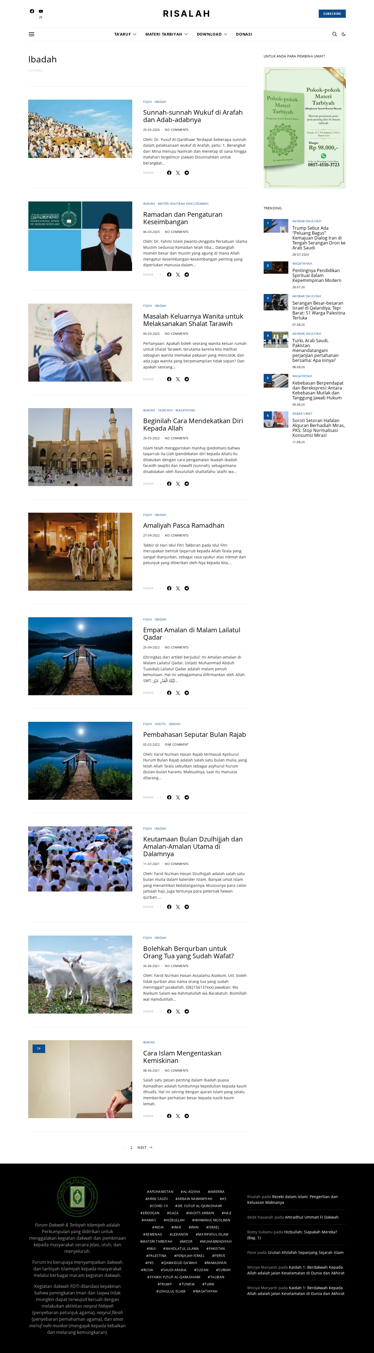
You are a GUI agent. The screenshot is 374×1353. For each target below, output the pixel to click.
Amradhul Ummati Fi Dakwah (312, 1217)
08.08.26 (298, 367)
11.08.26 (298, 442)
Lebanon (180, 1234)
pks (151, 1262)
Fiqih (147, 102)
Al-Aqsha (191, 1191)
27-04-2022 (151, 535)
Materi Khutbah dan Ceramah (183, 203)
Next (141, 1147)
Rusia (148, 1270)
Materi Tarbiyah (163, 34)
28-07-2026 (300, 254)
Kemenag (154, 1234)
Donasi (244, 34)
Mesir (187, 1241)
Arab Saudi (158, 1198)
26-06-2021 (151, 966)
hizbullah (175, 1220)
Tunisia (188, 1284)
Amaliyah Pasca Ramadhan (184, 525)
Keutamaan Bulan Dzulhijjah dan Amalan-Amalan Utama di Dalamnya (193, 846)
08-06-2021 (151, 1070)
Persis (219, 1255)
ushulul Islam (172, 1291)
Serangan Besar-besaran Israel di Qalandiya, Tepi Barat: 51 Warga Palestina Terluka (318, 310)
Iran (195, 1227)
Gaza (174, 1213)
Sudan (202, 1270)
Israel (213, 1227)
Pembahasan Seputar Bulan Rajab (194, 734)
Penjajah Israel (190, 1255)
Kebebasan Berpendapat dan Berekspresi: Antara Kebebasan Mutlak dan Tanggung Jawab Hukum (318, 390)
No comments (176, 130)
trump (166, 1284)
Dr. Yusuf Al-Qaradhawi (200, 1206)
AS (224, 1198)
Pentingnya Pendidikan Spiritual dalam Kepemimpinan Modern (316, 275)
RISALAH (187, 13)
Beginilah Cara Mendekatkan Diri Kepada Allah (193, 424)
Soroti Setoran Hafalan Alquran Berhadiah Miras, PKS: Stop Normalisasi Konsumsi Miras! (318, 427)
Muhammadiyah (217, 1241)
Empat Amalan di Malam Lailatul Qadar (191, 633)
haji (227, 1213)
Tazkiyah (165, 410)
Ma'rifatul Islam (213, 1234)
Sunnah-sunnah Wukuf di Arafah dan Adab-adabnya (193, 116)
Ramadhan (216, 1262)
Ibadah (160, 102)
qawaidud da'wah (180, 1262)
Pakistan (217, 1248)
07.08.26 (298, 324)
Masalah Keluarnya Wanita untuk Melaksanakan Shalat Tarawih (193, 319)
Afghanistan (161, 1191)
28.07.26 (298, 287)
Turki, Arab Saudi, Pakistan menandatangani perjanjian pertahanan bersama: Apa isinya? (315, 350)
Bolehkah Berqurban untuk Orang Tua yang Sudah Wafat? (188, 952)
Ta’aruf (122, 34)
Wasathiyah (185, 410)
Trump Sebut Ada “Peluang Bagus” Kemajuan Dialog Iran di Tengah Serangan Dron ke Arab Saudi (319, 238)
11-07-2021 (151, 864)
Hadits (160, 724)
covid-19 (160, 1206)
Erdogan (151, 1213)
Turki (209, 1284)
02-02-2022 (151, 744)
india (159, 1227)
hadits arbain (201, 1213)
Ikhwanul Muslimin (212, 1220)
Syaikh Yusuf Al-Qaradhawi (175, 1277)
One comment (176, 744)
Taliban (217, 1277)
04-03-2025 (151, 333)
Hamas (150, 1220)
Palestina (158, 1255)
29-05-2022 (151, 438)
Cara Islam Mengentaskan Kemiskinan (182, 1056)
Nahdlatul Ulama (182, 1248)
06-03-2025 (151, 232)
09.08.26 (298, 404)
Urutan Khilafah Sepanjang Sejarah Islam (306, 1252)
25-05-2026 (151, 130)
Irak (177, 1227)
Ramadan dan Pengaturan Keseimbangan (183, 218)
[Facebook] (32, 14)
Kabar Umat (302, 413)
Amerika (217, 1191)
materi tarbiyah (157, 1241)
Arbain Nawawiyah (195, 1198)
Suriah (224, 1270)
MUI (152, 1248)
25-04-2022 (151, 647)
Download (209, 34)
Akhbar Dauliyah (306, 221)
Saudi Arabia (175, 1270)
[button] (343, 34)
